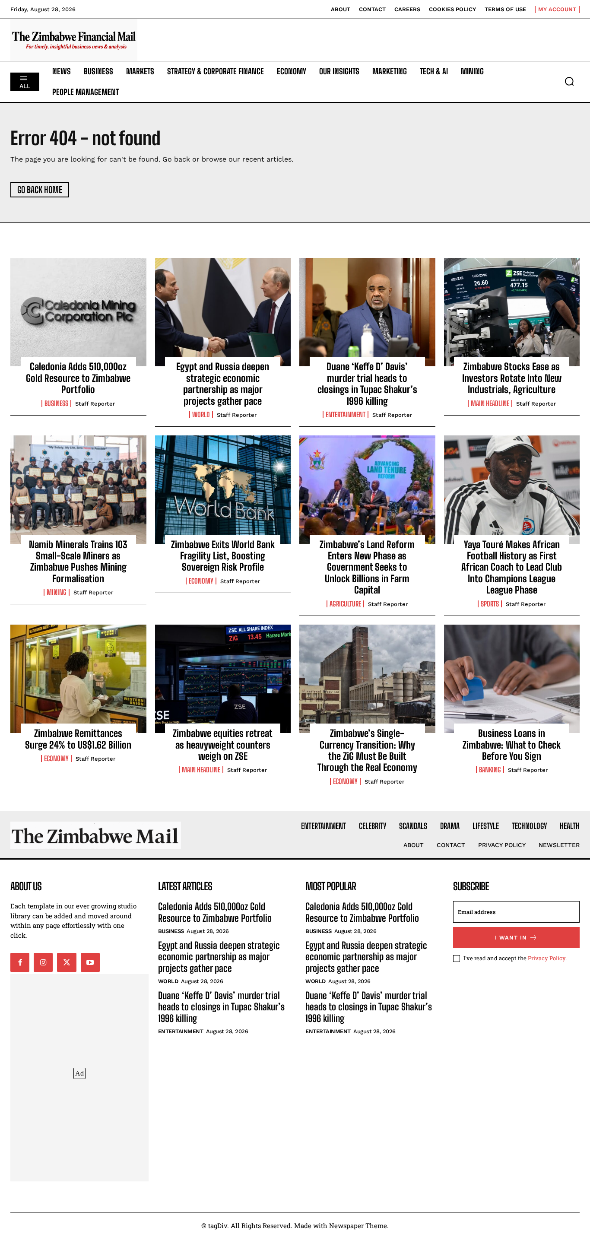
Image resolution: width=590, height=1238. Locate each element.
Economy (201, 581)
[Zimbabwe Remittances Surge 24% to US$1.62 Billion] (78, 679)
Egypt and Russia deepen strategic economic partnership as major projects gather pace (222, 383)
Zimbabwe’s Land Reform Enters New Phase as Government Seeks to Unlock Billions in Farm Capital (367, 567)
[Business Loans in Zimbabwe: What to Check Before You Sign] (512, 679)
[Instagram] (43, 962)
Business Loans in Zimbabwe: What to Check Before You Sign (512, 744)
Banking (490, 769)
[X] (66, 962)
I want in (511, 937)
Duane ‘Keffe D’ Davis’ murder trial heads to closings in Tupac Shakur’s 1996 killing (367, 383)
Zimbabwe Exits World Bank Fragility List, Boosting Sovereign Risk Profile (223, 556)
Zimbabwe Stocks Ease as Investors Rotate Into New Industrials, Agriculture (511, 378)
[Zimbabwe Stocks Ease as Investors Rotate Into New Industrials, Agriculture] (512, 312)
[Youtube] (90, 962)
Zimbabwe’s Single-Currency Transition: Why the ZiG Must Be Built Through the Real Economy (367, 750)
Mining (57, 592)
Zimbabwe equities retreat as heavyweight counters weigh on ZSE (223, 744)
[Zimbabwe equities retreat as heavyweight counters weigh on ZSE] (223, 679)
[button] (569, 81)
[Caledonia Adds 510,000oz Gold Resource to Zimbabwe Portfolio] (78, 312)
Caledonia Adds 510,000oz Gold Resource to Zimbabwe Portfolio (78, 378)
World (201, 414)
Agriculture (345, 603)
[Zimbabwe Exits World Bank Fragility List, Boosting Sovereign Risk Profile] (223, 489)
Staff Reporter (95, 403)
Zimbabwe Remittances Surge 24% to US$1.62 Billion (78, 738)
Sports (490, 603)
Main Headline (490, 403)
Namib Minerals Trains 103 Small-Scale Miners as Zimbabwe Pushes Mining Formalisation (78, 561)
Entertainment (345, 414)
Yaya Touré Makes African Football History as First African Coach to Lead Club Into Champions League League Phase (511, 567)
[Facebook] (19, 962)
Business (56, 403)
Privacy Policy (546, 958)
